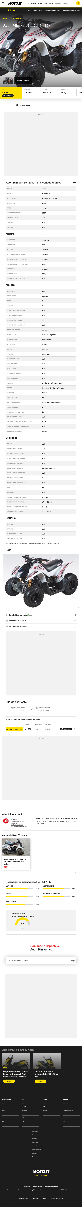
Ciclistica (12, 438)
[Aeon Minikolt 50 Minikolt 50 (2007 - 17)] (73, 729)
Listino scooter (66, 1107)
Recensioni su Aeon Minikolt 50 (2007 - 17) (29, 882)
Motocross (24, 1114)
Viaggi (3, 1117)
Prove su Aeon (41, 821)
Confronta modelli (69, 10)
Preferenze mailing (51, 1187)
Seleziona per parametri (52, 10)
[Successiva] (76, 581)
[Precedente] (6, 581)
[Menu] (4, 3)
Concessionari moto (36, 1149)
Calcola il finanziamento (18, 615)
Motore (10, 285)
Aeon (7, 18)
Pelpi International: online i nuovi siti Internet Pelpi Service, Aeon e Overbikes (15, 1074)
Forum (3, 1125)
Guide (3, 1114)
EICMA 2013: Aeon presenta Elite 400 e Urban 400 (47, 1074)
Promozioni (34, 1153)
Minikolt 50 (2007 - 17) (14, 729)
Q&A (64, 1121)
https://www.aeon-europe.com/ (19, 826)
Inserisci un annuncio (37, 1156)
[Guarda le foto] (8, 80)
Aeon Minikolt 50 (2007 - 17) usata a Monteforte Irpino (15, 861)
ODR (67, 1183)
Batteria (11, 518)
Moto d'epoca (35, 1142)
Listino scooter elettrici (68, 1110)
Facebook (39, 818)
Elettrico (3, 1110)
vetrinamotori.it (57, 1199)
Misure (10, 234)
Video (3, 1121)
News (3, 1103)
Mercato (35, 1131)
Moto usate (34, 1138)
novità (38, 1068)
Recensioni (65, 1117)
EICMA (44, 1103)
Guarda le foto (23, 81)
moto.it (35, 1199)
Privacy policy (11, 1183)
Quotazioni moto (66, 1114)
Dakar (23, 1117)
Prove (3, 1107)
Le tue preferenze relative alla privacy (33, 1205)
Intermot (44, 1114)
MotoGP (24, 1107)
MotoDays (45, 1110)
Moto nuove (35, 1135)
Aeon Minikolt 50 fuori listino (60, 821)
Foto (8, 550)
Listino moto (66, 1103)
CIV (23, 1121)
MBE (44, 1107)
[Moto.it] (15, 3)
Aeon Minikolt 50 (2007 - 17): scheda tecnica (33, 182)
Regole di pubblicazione (44, 1183)
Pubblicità (58, 1183)
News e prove (6, 1099)
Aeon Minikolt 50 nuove (17, 626)
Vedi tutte (77, 873)
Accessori (34, 1145)
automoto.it (23, 1199)
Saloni (45, 1099)
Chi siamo (27, 1187)
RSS (72, 1183)
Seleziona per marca (35, 10)
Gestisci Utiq (37, 1187)
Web (5, 1068)
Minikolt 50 (19, 18)
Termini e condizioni (25, 1183)
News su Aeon (70, 818)
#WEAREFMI (25, 1125)
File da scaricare (16, 702)
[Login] (78, 3)
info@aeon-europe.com (17, 824)
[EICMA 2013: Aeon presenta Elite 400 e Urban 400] (47, 1061)
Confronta (9, 95)
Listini (65, 1099)
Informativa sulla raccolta (9, 1205)
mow (44, 1199)
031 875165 (14, 823)
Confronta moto (66, 1125)
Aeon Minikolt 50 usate (17, 620)
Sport (24, 1099)
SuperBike (24, 1110)
